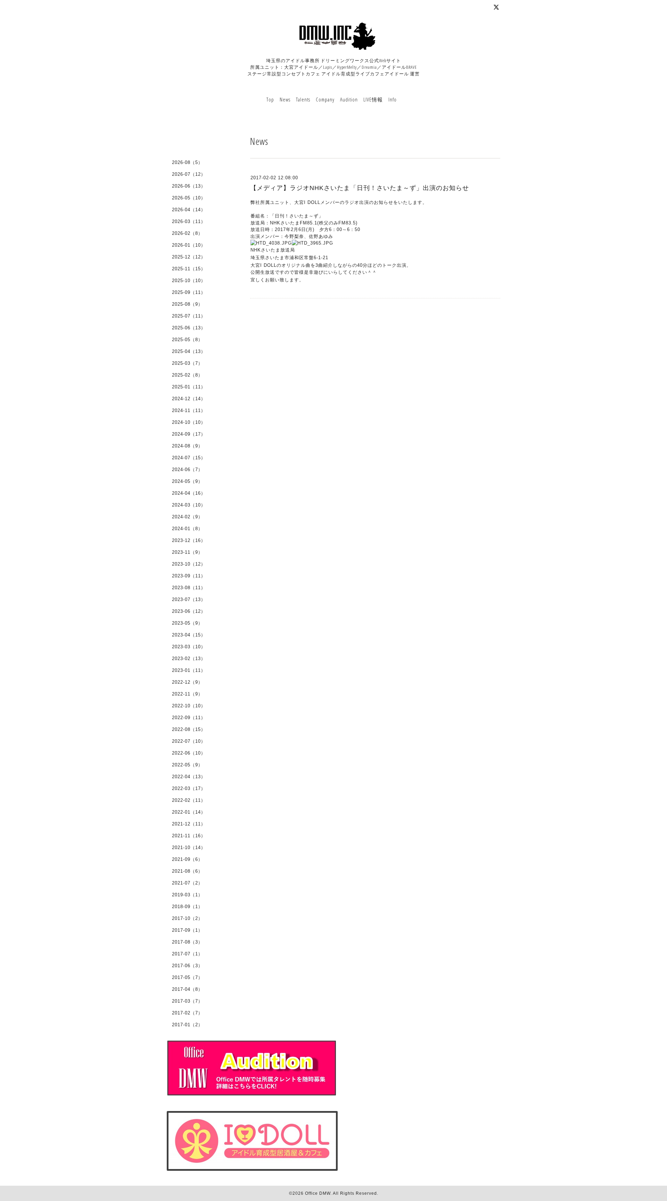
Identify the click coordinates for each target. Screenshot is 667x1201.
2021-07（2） (187, 883)
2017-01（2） (187, 1024)
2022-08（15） (189, 729)
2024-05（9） (187, 481)
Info (392, 99)
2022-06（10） (189, 753)
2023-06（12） (189, 611)
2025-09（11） (189, 292)
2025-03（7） (187, 363)
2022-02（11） (189, 800)
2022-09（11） (189, 717)
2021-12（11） (189, 823)
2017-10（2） (187, 918)
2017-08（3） (187, 942)
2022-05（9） (187, 764)
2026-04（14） (189, 209)
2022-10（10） (189, 705)
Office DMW (317, 1193)
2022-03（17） (189, 788)
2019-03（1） (187, 894)
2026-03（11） (189, 221)
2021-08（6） (187, 871)
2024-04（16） (189, 493)
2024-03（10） (189, 505)
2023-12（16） (189, 540)
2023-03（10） (189, 646)
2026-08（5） (187, 162)
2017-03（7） (187, 1001)
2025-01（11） (189, 386)
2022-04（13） (189, 776)
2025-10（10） (189, 280)
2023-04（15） (189, 634)
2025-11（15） (189, 268)
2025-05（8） (187, 339)
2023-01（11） (189, 670)
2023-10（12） (189, 564)
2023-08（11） (189, 587)
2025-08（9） (187, 304)
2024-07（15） (189, 457)
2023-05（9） (187, 623)
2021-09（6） (187, 859)
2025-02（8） (187, 375)
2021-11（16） (189, 835)
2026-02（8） (187, 233)
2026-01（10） (189, 245)
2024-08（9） (187, 446)
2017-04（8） (187, 989)
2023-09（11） (189, 575)
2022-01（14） (189, 812)
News (285, 99)
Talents (303, 99)
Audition (349, 99)
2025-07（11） (189, 316)
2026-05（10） (189, 197)
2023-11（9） (187, 552)
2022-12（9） (187, 682)
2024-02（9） (187, 516)
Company (325, 99)
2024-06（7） (187, 469)
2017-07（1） (187, 953)
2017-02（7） (187, 1012)
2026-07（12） (189, 174)
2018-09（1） (187, 906)
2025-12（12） (189, 257)
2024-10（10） (189, 422)
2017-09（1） (187, 930)
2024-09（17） (189, 434)
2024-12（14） (189, 398)
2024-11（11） (189, 410)
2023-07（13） (189, 599)
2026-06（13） (189, 186)
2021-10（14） (189, 847)
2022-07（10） (189, 741)
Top (270, 99)
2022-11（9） (187, 694)
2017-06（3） (187, 965)
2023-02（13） (189, 658)
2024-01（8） (187, 528)
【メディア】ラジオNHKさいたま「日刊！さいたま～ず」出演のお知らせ (359, 187)
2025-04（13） (189, 351)
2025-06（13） (189, 327)
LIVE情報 (373, 99)
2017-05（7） (187, 977)
